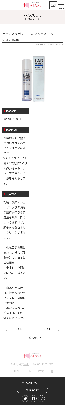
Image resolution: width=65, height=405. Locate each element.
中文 (41, 371)
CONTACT (32, 382)
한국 (54, 371)
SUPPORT (32, 390)
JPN (16, 371)
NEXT (46, 329)
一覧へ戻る (33, 338)
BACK (18, 329)
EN (29, 371)
